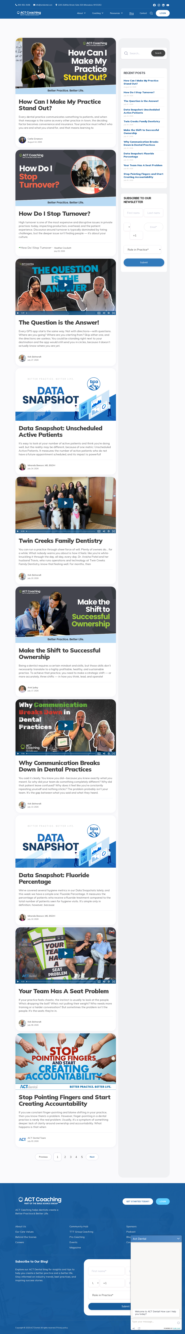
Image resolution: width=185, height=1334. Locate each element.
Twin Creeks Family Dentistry (142, 121)
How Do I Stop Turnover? (139, 92)
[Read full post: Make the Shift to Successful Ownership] (65, 642)
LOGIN (163, 13)
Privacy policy (62, 1328)
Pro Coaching (77, 1237)
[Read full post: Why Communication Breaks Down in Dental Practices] (65, 754)
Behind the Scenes (25, 1237)
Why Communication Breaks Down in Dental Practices (141, 143)
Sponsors (131, 1226)
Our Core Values (24, 1231)
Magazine (75, 1247)
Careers (19, 1242)
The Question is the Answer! (141, 101)
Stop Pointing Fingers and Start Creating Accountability (143, 175)
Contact (143, 13)
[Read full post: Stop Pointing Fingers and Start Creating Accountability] (65, 1088)
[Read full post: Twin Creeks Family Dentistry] (65, 532)
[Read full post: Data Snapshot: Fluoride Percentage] (65, 866)
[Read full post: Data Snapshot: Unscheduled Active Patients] (65, 419)
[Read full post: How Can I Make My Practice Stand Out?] (65, 93)
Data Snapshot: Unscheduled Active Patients (142, 111)
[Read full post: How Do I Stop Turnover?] (65, 205)
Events (73, 1242)
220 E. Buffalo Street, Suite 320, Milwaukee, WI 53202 (79, 5)
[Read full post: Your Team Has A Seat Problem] (65, 982)
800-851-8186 (24, 5)
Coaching (96, 13)
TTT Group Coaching (81, 1231)
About (80, 13)
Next (92, 1157)
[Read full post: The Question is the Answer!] (65, 314)
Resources (115, 13)
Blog (131, 13)
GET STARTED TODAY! (137, 1201)
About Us (20, 1226)
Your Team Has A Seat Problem (143, 165)
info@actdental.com (44, 5)
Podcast (131, 1231)
